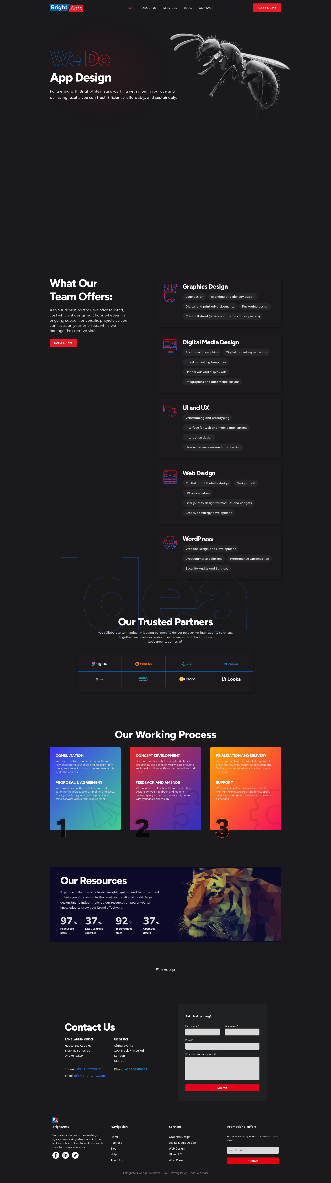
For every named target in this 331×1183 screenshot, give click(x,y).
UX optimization (198, 493)
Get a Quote (267, 8)
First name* (192, 1026)
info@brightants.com (89, 1076)
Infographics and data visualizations (212, 382)
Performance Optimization (249, 559)
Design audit (246, 483)
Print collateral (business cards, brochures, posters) (223, 316)
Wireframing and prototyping (207, 418)
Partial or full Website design (207, 483)
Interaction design (199, 437)
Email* (189, 1040)
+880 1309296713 (89, 1069)
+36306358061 (136, 1069)
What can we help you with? (201, 1054)
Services (170, 7)
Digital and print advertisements (210, 306)
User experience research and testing (213, 447)
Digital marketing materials (246, 352)
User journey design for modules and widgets (219, 503)
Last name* (231, 1026)
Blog (188, 7)
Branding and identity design (232, 297)
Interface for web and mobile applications (216, 428)
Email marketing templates (206, 362)
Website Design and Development (211, 549)
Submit (222, 1088)
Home (131, 7)
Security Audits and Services (207, 568)
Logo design (194, 297)
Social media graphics (202, 352)
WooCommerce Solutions (204, 559)
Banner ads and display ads (206, 372)
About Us (149, 7)
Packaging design (255, 306)
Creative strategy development (209, 513)
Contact (206, 7)
